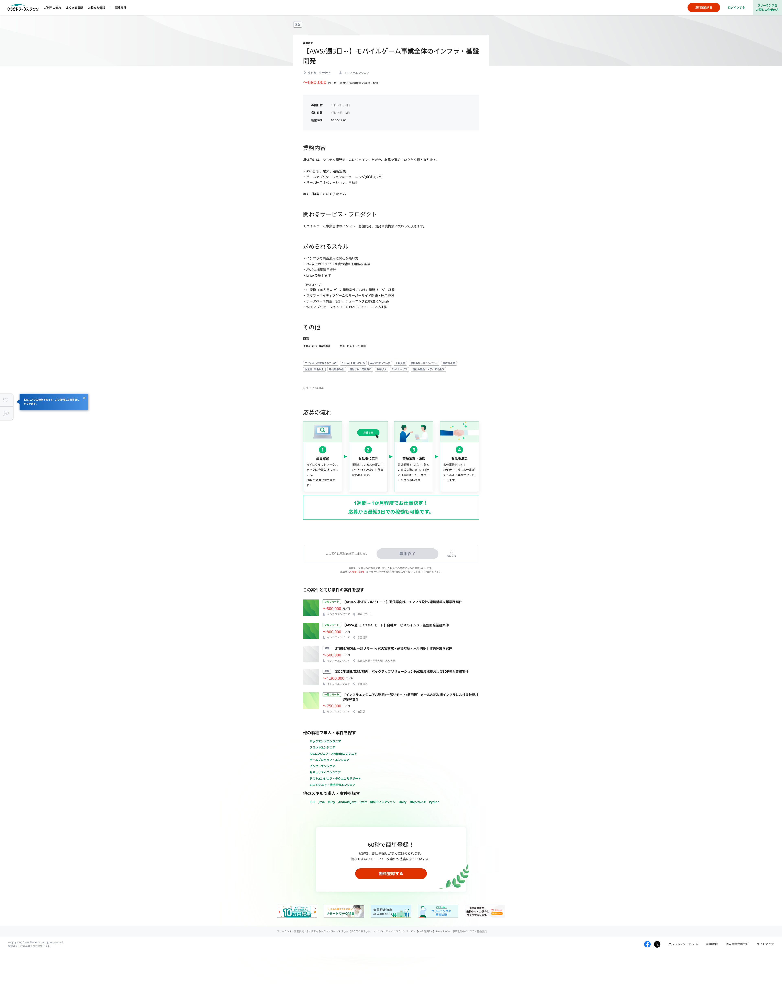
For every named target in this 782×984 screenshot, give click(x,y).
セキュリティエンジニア (325, 772)
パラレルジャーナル (681, 944)
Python (434, 802)
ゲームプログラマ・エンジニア (329, 760)
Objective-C (418, 802)
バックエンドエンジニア (325, 741)
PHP (312, 802)
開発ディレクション (382, 802)
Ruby (331, 802)
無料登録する (391, 873)
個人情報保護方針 (737, 944)
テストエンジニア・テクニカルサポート (335, 778)
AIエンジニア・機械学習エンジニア (332, 785)
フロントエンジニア (322, 747)
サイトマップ (765, 944)
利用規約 (712, 944)
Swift (363, 802)
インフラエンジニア (322, 766)
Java (322, 802)
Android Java (347, 802)
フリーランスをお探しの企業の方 (767, 7)
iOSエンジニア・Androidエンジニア (333, 754)
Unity (402, 802)
